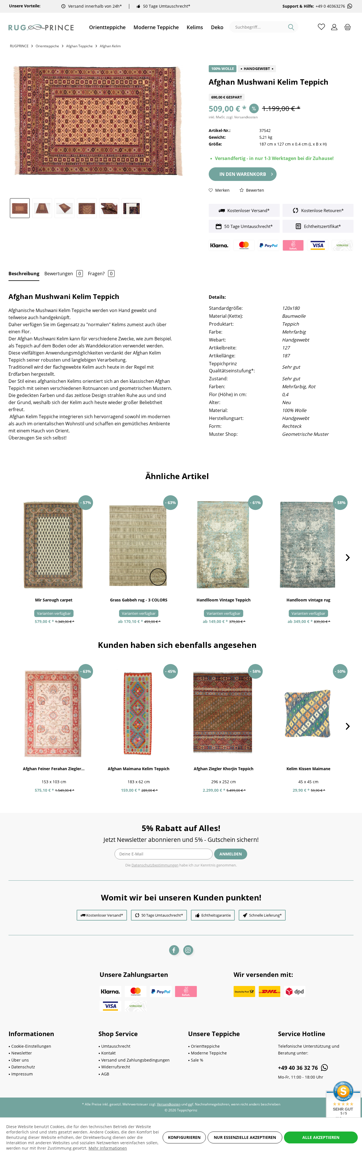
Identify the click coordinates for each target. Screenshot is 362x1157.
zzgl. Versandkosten (242, 117)
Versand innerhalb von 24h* (95, 6)
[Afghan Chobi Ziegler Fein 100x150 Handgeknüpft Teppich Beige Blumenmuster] (53, 714)
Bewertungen (62, 273)
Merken (222, 190)
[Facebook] (174, 950)
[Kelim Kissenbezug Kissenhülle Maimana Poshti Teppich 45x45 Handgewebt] (308, 714)
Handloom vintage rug (308, 600)
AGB (105, 1074)
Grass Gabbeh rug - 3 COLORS (138, 600)
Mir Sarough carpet (53, 600)
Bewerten (254, 190)
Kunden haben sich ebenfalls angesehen (177, 644)
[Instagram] (188, 950)
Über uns (20, 1060)
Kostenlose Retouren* (322, 210)
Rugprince (19, 46)
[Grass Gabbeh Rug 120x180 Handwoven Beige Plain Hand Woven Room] (138, 545)
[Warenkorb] (348, 26)
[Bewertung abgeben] (281, 90)
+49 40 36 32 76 (298, 1067)
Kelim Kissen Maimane (308, 768)
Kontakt (108, 1053)
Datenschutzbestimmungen (155, 865)
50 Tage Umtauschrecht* (166, 6)
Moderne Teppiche (209, 1053)
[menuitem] (107, 27)
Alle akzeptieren (320, 1137)
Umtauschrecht (115, 1046)
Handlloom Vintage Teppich (224, 600)
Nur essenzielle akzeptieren (245, 1137)
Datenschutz (23, 1067)
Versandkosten (168, 1104)
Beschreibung (23, 273)
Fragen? (100, 273)
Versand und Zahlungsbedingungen (135, 1060)
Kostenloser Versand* (248, 210)
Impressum (22, 1074)
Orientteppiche (205, 1046)
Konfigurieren (184, 1137)
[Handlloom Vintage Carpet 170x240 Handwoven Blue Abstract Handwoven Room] (308, 545)
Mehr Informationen (108, 1148)
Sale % (197, 1060)
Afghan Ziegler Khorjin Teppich (223, 768)
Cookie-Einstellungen (31, 1046)
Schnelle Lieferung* (265, 915)
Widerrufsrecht (115, 1067)
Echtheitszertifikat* (322, 226)
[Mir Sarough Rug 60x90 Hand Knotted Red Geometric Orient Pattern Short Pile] (53, 545)
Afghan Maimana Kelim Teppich (138, 768)
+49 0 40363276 (330, 6)
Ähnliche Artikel (177, 476)
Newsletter (21, 1053)
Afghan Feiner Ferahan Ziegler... (54, 768)
